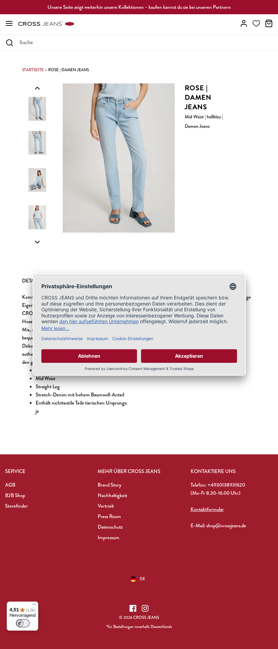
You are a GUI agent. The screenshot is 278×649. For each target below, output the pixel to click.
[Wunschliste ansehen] (256, 23)
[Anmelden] (244, 23)
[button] (37, 87)
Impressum (108, 537)
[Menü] (34, 606)
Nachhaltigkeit (112, 495)
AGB (10, 485)
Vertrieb (106, 506)
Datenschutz (110, 527)
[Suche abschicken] (9, 43)
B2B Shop (15, 495)
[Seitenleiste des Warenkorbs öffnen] (269, 23)
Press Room (109, 516)
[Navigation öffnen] (9, 23)
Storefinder (16, 506)
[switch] (22, 623)
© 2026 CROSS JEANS (139, 617)
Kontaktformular (207, 509)
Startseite (33, 70)
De (142, 579)
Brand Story (109, 485)
